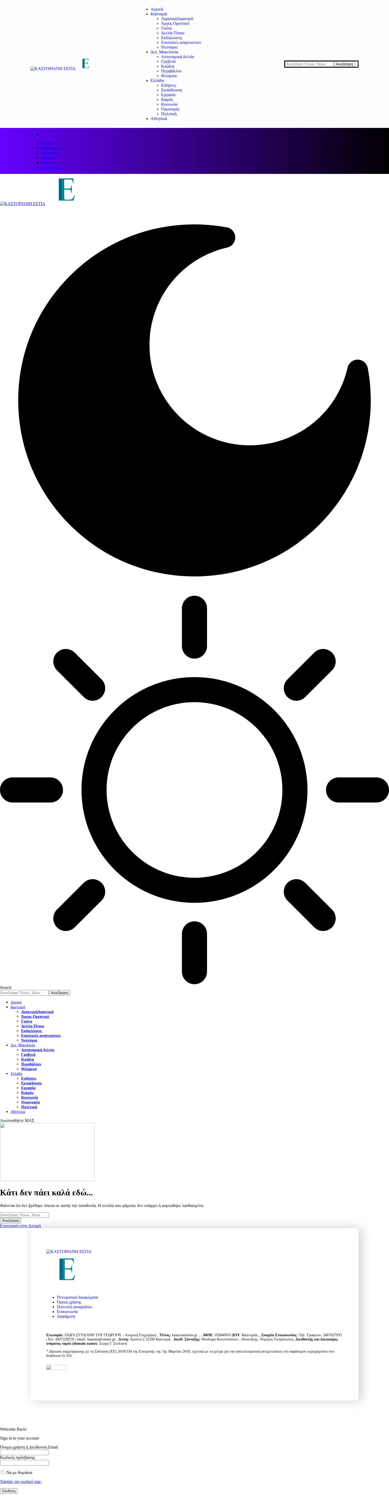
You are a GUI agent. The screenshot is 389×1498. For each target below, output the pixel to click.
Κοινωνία (48, 158)
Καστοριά (49, 148)
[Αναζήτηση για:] (24, 1215)
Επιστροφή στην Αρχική (20, 1225)
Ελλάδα (47, 144)
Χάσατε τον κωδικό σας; (21, 1481)
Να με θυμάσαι (18, 1472)
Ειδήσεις (48, 163)
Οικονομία (49, 153)
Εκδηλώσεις (50, 167)
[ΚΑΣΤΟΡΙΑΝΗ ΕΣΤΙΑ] (94, 203)
